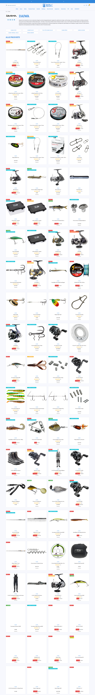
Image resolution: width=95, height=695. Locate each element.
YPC (68, 8)
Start (6, 11)
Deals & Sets (63, 8)
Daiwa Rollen (30, 30)
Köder (17, 8)
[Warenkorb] (88, 5)
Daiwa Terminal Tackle (13, 32)
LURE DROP (77, 8)
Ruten (21, 8)
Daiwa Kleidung (81, 30)
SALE (72, 8)
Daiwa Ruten (13, 30)
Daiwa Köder (64, 30)
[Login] (84, 5)
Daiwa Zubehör (30, 32)
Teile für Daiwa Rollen (47, 30)
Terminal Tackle (31, 8)
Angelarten (57, 8)
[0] (86, 5)
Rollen (25, 8)
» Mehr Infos (52, 1)
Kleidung (43, 8)
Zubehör (38, 8)
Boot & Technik (50, 8)
